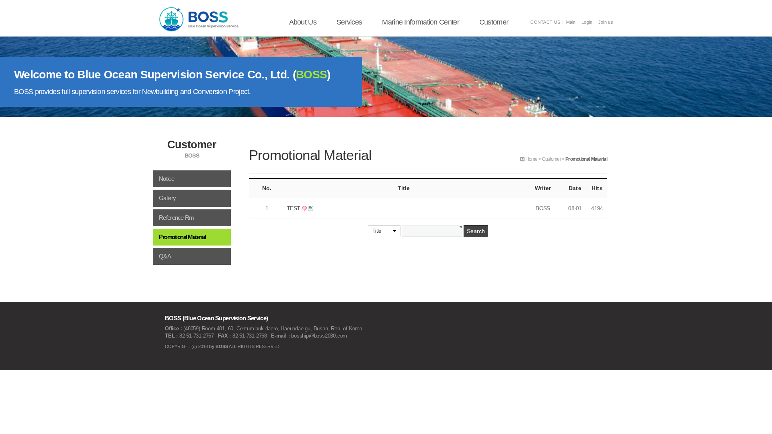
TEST (294, 208)
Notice (166, 179)
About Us (302, 22)
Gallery (167, 198)
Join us (605, 22)
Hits (596, 188)
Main (571, 22)
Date (575, 188)
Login (587, 22)
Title (377, 230)
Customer (493, 22)
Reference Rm (176, 218)
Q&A (165, 256)
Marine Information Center (420, 22)
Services (349, 22)
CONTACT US (545, 22)
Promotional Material (182, 237)
